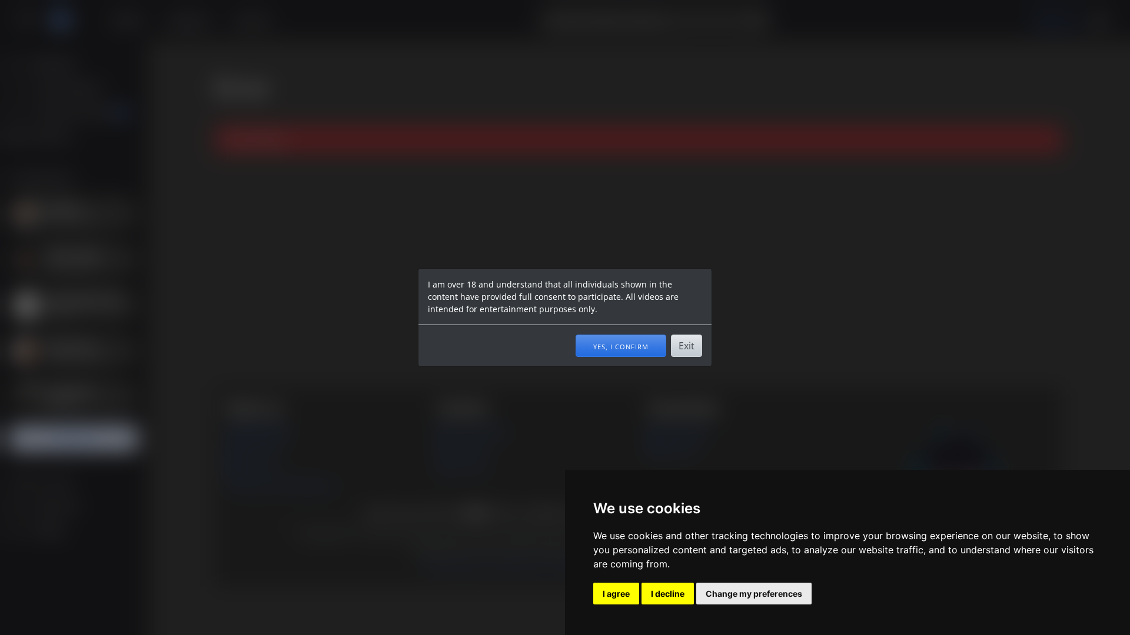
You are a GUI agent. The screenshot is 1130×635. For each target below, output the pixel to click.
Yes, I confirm (621, 345)
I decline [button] (667, 594)
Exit (686, 345)
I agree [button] (616, 594)
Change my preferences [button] (754, 594)
